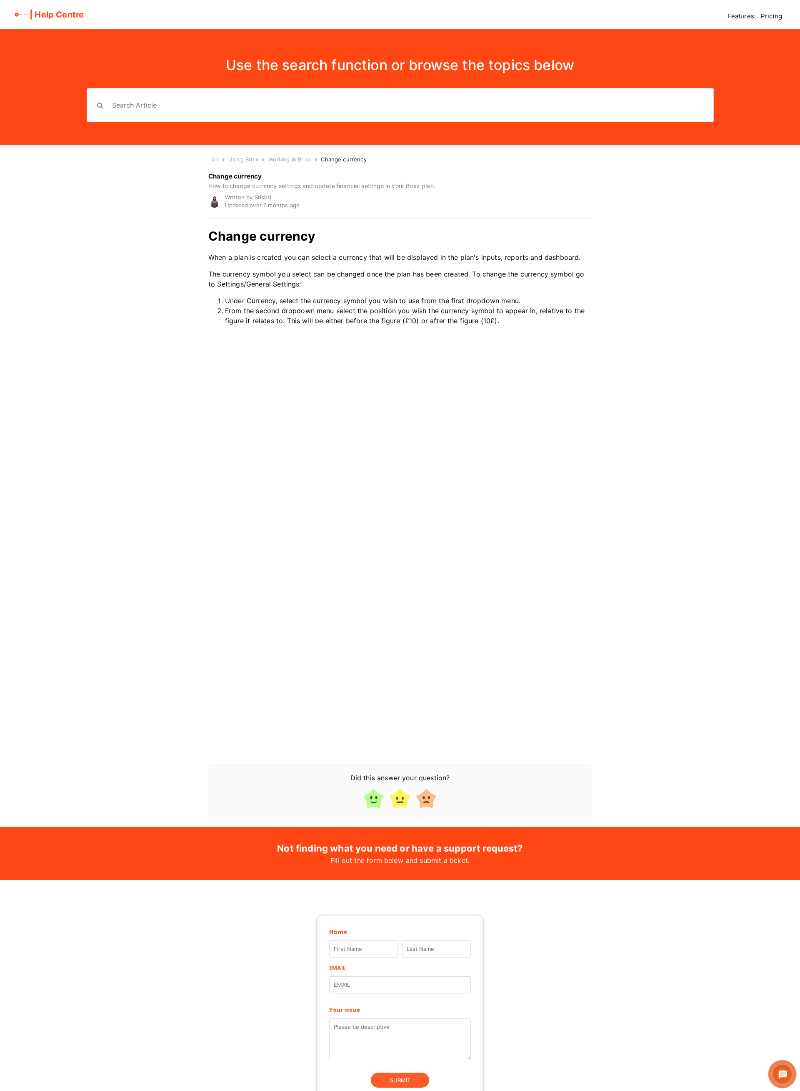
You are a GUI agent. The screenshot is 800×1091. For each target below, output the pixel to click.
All (215, 159)
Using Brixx (243, 159)
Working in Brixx (290, 159)
